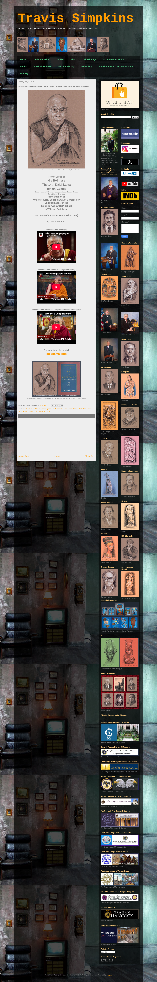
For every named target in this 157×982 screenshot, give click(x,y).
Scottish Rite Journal (114, 59)
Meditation (82, 409)
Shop (73, 59)
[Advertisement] (56, 436)
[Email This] (52, 405)
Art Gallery (86, 66)
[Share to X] (57, 405)
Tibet (35, 411)
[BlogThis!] (55, 405)
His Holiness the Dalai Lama (62, 409)
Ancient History (66, 66)
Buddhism (36, 409)
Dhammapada (46, 409)
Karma (75, 409)
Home (57, 456)
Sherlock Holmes (42, 66)
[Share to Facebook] (59, 405)
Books (23, 66)
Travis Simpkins (76, 18)
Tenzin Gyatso (27, 411)
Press (23, 59)
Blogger (109, 975)
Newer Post (23, 456)
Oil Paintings (89, 59)
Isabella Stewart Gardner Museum (116, 66)
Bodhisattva (27, 409)
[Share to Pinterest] (62, 405)
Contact (60, 59)
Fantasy (24, 73)
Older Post (90, 456)
